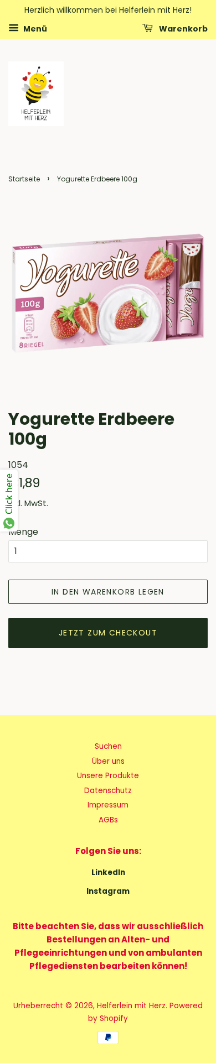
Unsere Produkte (108, 775)
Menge (23, 531)
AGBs (108, 820)
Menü (34, 28)
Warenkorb (182, 28)
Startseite (24, 179)
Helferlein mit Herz (131, 1006)
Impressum (108, 805)
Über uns (108, 761)
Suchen (108, 746)
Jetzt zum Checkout (108, 632)
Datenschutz (108, 790)
